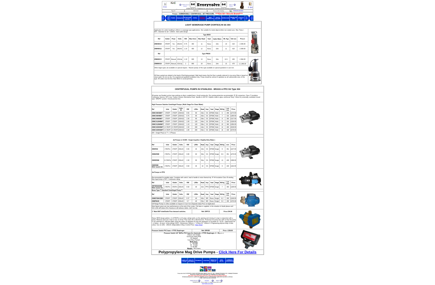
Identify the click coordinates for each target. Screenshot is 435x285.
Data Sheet (199, 225)
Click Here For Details (237, 252)
